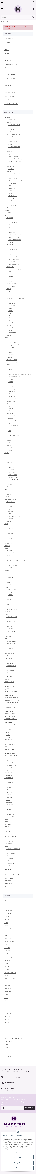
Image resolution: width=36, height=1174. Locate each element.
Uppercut (7, 1047)
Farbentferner (13, 149)
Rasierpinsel (12, 188)
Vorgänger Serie (13, 399)
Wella (6, 215)
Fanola (6, 638)
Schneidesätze (11, 580)
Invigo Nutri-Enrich (14, 237)
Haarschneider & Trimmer (12, 872)
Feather (7, 935)
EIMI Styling (10, 266)
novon (6, 1000)
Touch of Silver (11, 629)
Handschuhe (12, 183)
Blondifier (11, 379)
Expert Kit (11, 308)
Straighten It (12, 332)
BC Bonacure (10, 465)
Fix (9, 406)
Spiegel (7, 826)
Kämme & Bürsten (10, 812)
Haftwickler (10, 858)
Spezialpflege (8, 689)
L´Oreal (7, 969)
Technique (11, 651)
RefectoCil (8, 489)
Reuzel (8, 660)
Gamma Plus (8, 543)
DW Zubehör (10, 863)
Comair (7, 558)
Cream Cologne (13, 156)
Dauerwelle (10, 164)
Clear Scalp (12, 303)
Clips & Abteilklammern (11, 755)
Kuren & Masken (9, 681)
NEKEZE (7, 994)
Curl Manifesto (11, 621)
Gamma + (9, 785)
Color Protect (10, 619)
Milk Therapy (10, 626)
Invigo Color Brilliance (15, 235)
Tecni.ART (9, 403)
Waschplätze (10, 770)
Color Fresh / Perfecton (15, 257)
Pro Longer (12, 391)
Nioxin (6, 997)
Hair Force (8, 954)
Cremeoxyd (10, 504)
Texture (11, 276)
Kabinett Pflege (13, 141)
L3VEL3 (7, 496)
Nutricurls (11, 242)
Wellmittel (10, 328)
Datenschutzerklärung (7, 1101)
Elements (11, 225)
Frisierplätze (10, 760)
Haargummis (8, 775)
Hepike (9, 787)
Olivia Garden (8, 1007)
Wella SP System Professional (15, 298)
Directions (8, 636)
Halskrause (8, 807)
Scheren (11, 193)
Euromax (7, 926)
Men (10, 430)
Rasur (6, 821)
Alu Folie (11, 841)
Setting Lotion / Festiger (14, 516)
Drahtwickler (10, 851)
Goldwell (7, 411)
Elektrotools (8, 747)
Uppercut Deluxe (9, 670)
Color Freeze (12, 467)
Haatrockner (10, 536)
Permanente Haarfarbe (11, 697)
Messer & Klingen (12, 609)
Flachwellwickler (11, 853)
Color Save (12, 305)
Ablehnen (18, 1167)
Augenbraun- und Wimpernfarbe (16, 560)
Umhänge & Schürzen (15, 198)
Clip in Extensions (10, 744)
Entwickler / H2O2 (12, 283)
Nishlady (7, 614)
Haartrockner (8, 802)
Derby (6, 922)
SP (9, 296)
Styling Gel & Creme (10, 713)
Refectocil (7, 1022)
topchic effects (13, 416)
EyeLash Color (13, 178)
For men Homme (12, 359)
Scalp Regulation (14, 435)
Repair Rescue (13, 474)
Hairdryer (11, 168)
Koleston (11, 252)
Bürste (10, 200)
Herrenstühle (10, 763)
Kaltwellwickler (11, 861)
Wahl (6, 572)
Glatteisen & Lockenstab (16, 607)
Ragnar (7, 570)
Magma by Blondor (14, 264)
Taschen (9, 599)
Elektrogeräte (10, 166)
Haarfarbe (9, 212)
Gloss (10, 447)
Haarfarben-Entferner (11, 707)
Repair (10, 313)
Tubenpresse (8, 829)
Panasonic (8, 555)
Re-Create (11, 369)
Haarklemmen (9, 777)
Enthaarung (12, 176)
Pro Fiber (9, 367)
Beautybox (12, 482)
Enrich (10, 227)
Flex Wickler (10, 856)
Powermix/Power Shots (15, 389)
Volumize (11, 323)
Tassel (6, 523)
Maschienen (10, 550)
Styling (9, 122)
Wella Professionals (10, 1057)
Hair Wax (11, 129)
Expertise (11, 470)
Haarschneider (11, 533)
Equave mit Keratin (12, 455)
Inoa (10, 350)
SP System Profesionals (13, 291)
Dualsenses (10, 418)
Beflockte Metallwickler (13, 848)
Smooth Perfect (13, 477)
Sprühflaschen (13, 195)
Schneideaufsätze (12, 553)
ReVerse (11, 315)
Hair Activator (13, 472)
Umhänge (7, 831)
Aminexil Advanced (14, 376)
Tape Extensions (9, 732)
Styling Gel (12, 132)
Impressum (6, 1153)
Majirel (10, 352)
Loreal (6, 975)
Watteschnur (8, 843)
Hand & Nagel (10, 514)
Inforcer (11, 381)
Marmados (8, 982)
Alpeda (7, 901)
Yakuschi (7, 1060)
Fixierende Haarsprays (15, 269)
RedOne (7, 656)
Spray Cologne (13, 154)
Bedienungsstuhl (11, 765)
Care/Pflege (10, 217)
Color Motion (12, 220)
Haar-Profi (8, 950)
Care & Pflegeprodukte (13, 134)
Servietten (8, 824)
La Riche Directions (10, 972)
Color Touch (12, 247)
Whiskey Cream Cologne (16, 159)
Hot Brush (10, 528)
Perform (11, 330)
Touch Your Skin (9, 673)
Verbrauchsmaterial (10, 836)
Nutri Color (10, 457)
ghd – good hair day (10, 526)
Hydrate (11, 310)
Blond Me (9, 484)
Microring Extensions (11, 739)
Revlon (7, 452)
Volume (11, 279)
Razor (10, 190)
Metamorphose (9, 988)
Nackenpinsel (12, 205)
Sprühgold (10, 443)
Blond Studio (12, 342)
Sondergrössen (13, 281)
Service (9, 288)
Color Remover (11, 501)
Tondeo (7, 602)
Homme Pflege (13, 362)
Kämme (11, 203)
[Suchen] (33, 17)
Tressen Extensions (10, 742)
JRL (6, 541)
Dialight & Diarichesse (15, 345)
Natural (11, 450)
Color (10, 423)
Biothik (7, 634)
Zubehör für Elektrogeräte (12, 874)
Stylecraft (7, 545)
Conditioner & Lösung (11, 691)
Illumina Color (13, 249)
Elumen (9, 440)
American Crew (9, 492)
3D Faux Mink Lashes (15, 173)
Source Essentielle (12, 401)
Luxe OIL (11, 293)
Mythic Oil (10, 364)
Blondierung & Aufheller (12, 702)
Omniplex (7, 1010)
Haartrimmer (10, 577)
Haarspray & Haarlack (11, 718)
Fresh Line (8, 611)
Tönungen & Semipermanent (13, 700)
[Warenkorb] (34, 9)
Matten (11, 186)
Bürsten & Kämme (12, 565)
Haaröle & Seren (9, 684)
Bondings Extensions (11, 725)
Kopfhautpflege (9, 686)
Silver (10, 394)
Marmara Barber (9, 653)
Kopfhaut (11, 384)
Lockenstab (10, 538)
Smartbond (12, 354)
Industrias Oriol (9, 960)
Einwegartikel (9, 772)
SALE (6, 887)
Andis (6, 548)
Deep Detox (10, 624)
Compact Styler (11, 665)
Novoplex (7, 210)
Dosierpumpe (13, 222)
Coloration (10, 244)
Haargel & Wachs (11, 509)
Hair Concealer (13, 127)
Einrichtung (8, 758)
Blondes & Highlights (15, 421)
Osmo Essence (9, 1013)
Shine (10, 271)
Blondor (11, 254)
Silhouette (10, 487)
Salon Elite (10, 663)
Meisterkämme (11, 643)
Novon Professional (10, 119)
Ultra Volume (12, 438)
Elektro (9, 604)
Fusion (10, 230)
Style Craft (10, 797)
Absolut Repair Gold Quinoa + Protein (20, 374)
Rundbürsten (10, 814)
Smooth (11, 274)
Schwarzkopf (8, 462)
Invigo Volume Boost (15, 239)
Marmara (7, 985)
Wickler (7, 846)
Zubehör (9, 171)
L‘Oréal (7, 337)
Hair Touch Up (13, 347)
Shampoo (7, 679)
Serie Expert (10, 372)
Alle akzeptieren (18, 1157)
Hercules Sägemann (10, 641)
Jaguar (7, 587)
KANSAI (7, 966)
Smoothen (12, 320)
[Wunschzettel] (33, 2)
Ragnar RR (10, 794)
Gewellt (9, 730)
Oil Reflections (11, 286)
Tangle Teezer (8, 658)
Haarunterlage (9, 804)
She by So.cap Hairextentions (13, 1038)
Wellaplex (9, 325)
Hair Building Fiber (14, 124)
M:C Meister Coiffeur (10, 499)
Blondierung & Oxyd (14, 146)
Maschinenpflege (11, 208)
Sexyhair (7, 1035)
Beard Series (12, 137)
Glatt (8, 727)
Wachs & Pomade (10, 716)
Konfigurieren (18, 1163)
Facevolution (8, 929)
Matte (6, 819)
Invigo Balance (13, 232)
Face (10, 139)
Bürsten (11, 567)
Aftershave (10, 151)
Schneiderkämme (12, 817)
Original (9, 668)
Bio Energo (8, 913)
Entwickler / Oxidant (10, 705)
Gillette (7, 944)
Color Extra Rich (13, 425)
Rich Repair (12, 433)
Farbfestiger (10, 506)
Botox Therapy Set (12, 616)
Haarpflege (10, 511)
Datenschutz (14, 1153)
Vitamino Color (13, 396)
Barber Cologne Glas (15, 161)
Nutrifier (11, 386)
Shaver (9, 582)
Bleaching (9, 144)
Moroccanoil (8, 991)
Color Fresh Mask (14, 259)
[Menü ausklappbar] (2, 9)
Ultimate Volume (12, 631)
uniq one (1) (10, 460)
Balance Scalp (13, 301)
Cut (10, 646)
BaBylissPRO (8, 531)
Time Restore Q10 (14, 479)
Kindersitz (9, 768)
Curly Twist (12, 428)
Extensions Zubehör (10, 749)
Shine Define (12, 318)
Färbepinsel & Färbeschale (16, 181)
